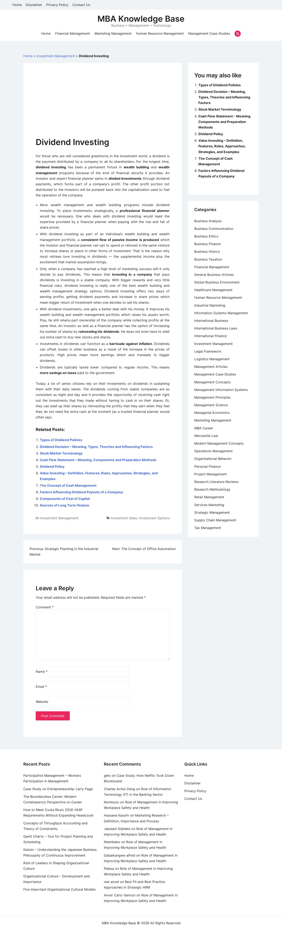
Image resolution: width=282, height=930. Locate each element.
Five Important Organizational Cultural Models (59, 889)
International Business (211, 321)
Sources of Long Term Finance (64, 505)
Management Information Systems (221, 390)
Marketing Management (113, 33)
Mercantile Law (206, 436)
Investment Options (154, 518)
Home (17, 5)
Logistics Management (212, 359)
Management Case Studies (209, 33)
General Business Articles (214, 275)
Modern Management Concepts (219, 443)
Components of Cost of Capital (65, 499)
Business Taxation (208, 259)
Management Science (211, 405)
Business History (207, 251)
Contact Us (81, 5)
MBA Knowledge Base (141, 19)
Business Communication (213, 229)
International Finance (210, 336)
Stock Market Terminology (61, 453)
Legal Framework (207, 351)
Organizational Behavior (213, 459)
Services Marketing (209, 505)
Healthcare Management (213, 290)
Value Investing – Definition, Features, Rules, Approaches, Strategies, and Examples (222, 146)
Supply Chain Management (215, 520)
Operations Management (213, 451)
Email (41, 687)
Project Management (210, 474)
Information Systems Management (221, 313)
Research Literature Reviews (216, 482)
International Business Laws (215, 328)
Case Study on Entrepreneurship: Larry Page (58, 789)
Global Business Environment (216, 282)
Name (41, 671)
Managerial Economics (212, 413)
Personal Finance (207, 466)
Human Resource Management (160, 33)
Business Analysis (208, 221)
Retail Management (209, 497)
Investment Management (56, 56)
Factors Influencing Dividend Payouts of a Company (81, 492)
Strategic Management (212, 512)
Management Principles (212, 397)
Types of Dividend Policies (61, 440)
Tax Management (207, 528)
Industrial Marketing (209, 305)
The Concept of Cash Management (68, 485)
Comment (45, 607)
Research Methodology (212, 489)
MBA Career (203, 428)
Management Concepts (212, 382)
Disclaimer (34, 5)
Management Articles (210, 367)
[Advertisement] (102, 106)
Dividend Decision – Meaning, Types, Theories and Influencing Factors (96, 447)
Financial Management (72, 33)
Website (42, 702)
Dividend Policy (52, 466)
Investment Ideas (124, 518)
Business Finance (207, 244)
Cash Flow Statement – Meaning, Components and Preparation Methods (98, 460)
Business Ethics (206, 236)
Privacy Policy (57, 5)
